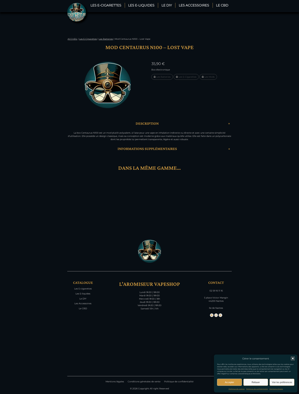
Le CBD (222, 5)
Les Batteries (106, 39)
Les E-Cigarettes (105, 5)
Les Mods (209, 76)
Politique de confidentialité (257, 389)
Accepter (229, 382)
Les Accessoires (194, 5)
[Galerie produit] (108, 84)
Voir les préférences (282, 382)
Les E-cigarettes (83, 288)
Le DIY (166, 5)
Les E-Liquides (141, 5)
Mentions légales (276, 389)
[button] (292, 358)
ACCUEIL (72, 39)
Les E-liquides (83, 293)
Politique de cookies (237, 389)
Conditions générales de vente (144, 381)
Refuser (256, 382)
